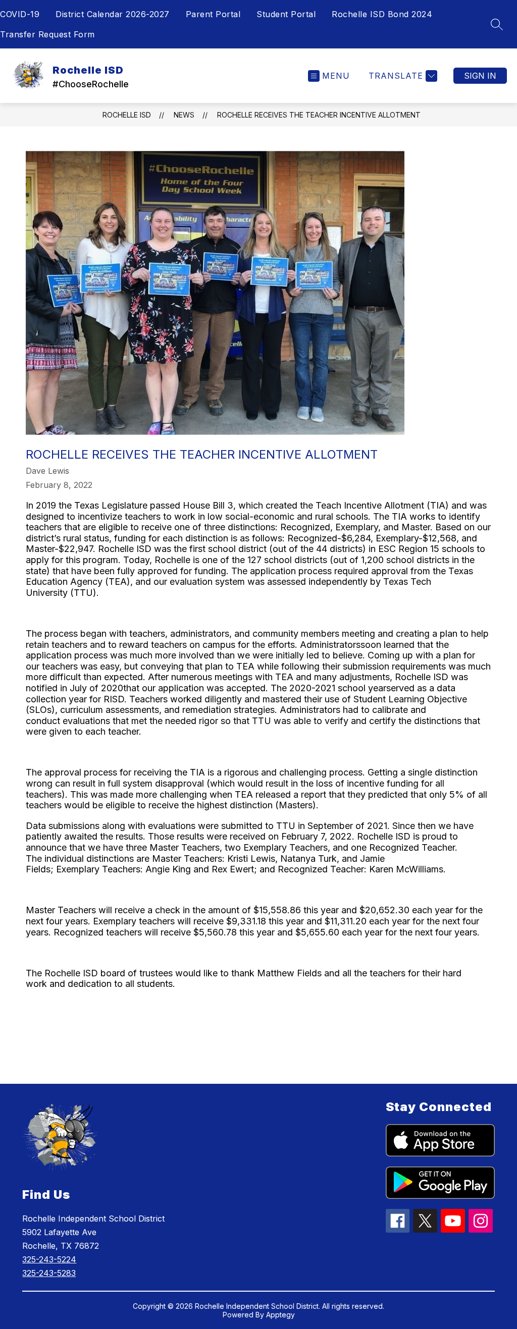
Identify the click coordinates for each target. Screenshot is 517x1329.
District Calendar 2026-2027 (113, 14)
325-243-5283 (49, 1273)
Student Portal (286, 14)
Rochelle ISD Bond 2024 (382, 14)
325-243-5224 (49, 1259)
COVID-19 (19, 14)
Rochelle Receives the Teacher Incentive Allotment (319, 114)
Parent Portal (213, 14)
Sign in (480, 76)
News (184, 114)
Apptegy (280, 1314)
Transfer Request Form (47, 34)
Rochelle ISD (126, 114)
